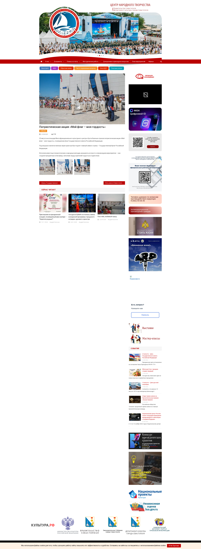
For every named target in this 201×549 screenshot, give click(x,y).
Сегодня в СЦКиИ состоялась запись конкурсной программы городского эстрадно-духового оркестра (81, 217)
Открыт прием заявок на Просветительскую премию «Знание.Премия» (150, 398)
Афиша (151, 61)
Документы (58, 61)
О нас (47, 61)
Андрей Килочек (55, 222)
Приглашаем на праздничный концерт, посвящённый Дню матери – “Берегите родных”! (52, 217)
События (43, 131)
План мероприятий (138, 61)
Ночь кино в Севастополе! (114, 183)
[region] (100, 27)
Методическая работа (90, 61)
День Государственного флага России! (51, 183)
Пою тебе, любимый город (107, 216)
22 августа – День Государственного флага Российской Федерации (149, 355)
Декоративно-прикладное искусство (116, 61)
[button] (97, 55)
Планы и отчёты (72, 61)
